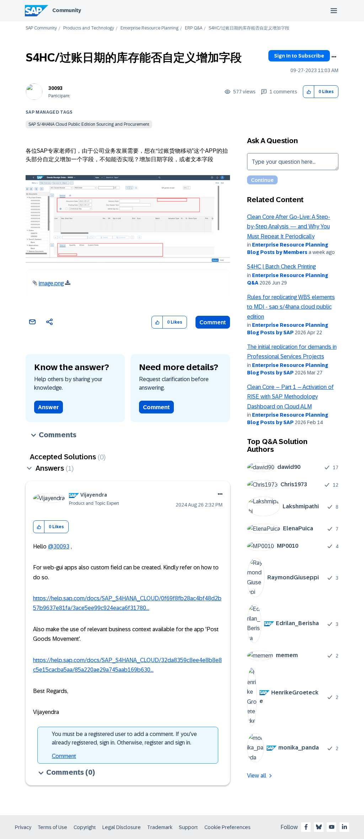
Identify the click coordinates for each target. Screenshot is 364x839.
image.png (51, 283)
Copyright (85, 827)
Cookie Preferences (227, 827)
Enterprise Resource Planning (149, 28)
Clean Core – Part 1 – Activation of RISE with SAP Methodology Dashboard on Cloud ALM (290, 397)
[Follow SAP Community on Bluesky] (319, 827)
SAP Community (41, 28)
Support (188, 827)
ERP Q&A (193, 28)
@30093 (58, 546)
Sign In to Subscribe (299, 56)
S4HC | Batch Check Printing (281, 267)
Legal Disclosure (121, 827)
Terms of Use (52, 827)
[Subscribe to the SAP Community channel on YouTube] (331, 827)
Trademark (159, 827)
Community (66, 10)
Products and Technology (88, 28)
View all (256, 776)
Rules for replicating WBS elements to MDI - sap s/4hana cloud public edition (291, 307)
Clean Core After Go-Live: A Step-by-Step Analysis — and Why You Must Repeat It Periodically (288, 226)
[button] (308, 92)
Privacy (23, 827)
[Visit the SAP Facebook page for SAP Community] (306, 827)
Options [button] (334, 57)
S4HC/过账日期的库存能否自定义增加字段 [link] (249, 28)
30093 (55, 88)
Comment (212, 322)
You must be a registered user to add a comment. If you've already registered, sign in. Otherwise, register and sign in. (124, 738)
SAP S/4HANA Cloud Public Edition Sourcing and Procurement (88, 124)
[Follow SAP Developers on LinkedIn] (344, 827)
